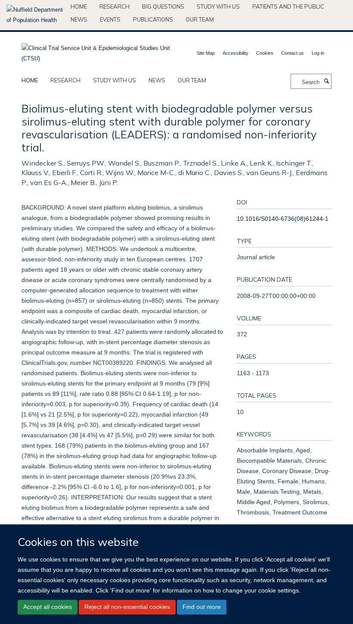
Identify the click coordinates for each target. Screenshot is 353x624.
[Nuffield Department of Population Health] (35, 15)
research (65, 80)
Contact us (292, 53)
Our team (200, 19)
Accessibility (235, 53)
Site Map (206, 53)
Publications (153, 19)
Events (110, 19)
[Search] (326, 81)
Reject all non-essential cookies (127, 606)
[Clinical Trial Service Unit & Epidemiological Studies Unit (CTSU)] (96, 50)
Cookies (264, 53)
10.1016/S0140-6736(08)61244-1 (282, 218)
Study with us (218, 6)
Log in (318, 53)
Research (114, 6)
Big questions (163, 6)
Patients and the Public (288, 6)
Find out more (202, 606)
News (79, 19)
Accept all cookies (47, 606)
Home (79, 6)
